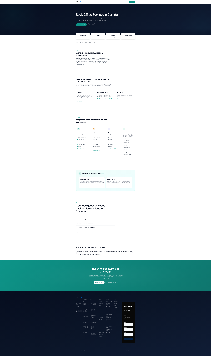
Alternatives (101, 330)
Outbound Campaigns (92, 327)
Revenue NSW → (80, 101)
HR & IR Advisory (96, 135)
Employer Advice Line (96, 137)
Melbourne (116, 301)
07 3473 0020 (78, 306)
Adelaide (115, 307)
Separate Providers (108, 304)
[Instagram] (81, 311)
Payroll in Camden (96, 254)
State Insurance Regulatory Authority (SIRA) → (105, 98)
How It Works (101, 303)
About (85, 1)
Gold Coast (116, 309)
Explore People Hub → (96, 150)
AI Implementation (111, 141)
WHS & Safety (95, 144)
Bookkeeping (80, 134)
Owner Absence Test (109, 323)
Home (77, 42)
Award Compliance (96, 134)
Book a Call (91, 24)
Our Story (88, 1)
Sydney (115, 299)
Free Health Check (81, 24)
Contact (100, 336)
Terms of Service (132, 350)
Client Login (126, 1)
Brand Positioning (93, 334)
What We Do (96, 1)
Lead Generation (126, 142)
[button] (132, 2)
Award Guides (101, 328)
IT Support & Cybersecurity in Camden (84, 254)
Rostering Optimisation (97, 142)
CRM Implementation (127, 145)
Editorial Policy (101, 332)
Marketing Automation (127, 147)
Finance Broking (81, 142)
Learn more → (124, 343)
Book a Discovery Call (111, 282)
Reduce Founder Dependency (109, 333)
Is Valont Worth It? (101, 315)
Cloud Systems (111, 137)
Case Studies (101, 309)
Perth (115, 305)
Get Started (132, 1)
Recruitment (95, 139)
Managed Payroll (81, 135)
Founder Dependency (108, 317)
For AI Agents (101, 334)
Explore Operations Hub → (112, 148)
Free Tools (100, 319)
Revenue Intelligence (127, 154)
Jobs (92, 1)
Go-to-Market (126, 152)
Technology (110, 1)
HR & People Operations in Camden (125, 251)
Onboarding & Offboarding (97, 141)
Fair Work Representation (97, 148)
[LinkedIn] (76, 311)
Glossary (100, 325)
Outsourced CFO (81, 146)
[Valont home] (78, 1)
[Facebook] (79, 311)
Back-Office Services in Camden (96, 251)
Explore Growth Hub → (126, 156)
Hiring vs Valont (109, 301)
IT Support (110, 134)
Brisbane (115, 303)
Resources (118, 1)
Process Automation (111, 142)
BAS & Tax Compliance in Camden (111, 251)
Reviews (100, 312)
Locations (81, 42)
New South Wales (88, 42)
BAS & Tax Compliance (82, 137)
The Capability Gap (108, 320)
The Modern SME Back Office (109, 330)
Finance (84, 301)
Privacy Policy (126, 350)
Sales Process (126, 149)
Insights (100, 321)
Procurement (110, 144)
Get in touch (93, 232)
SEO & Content (126, 140)
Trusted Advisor (104, 1)
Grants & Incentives (81, 144)
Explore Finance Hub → (81, 148)
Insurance (110, 146)
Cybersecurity (110, 135)
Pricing (114, 1)
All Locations (116, 312)
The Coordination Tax (109, 314)
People (92, 301)
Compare (108, 299)
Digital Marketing (126, 138)
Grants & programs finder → (122, 98)
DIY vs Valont (108, 306)
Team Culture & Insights (97, 146)
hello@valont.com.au (79, 308)
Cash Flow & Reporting (82, 139)
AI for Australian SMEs (109, 327)
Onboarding (101, 317)
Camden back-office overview (82, 251)
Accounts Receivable (81, 141)
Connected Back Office (87, 299)
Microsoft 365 (110, 139)
